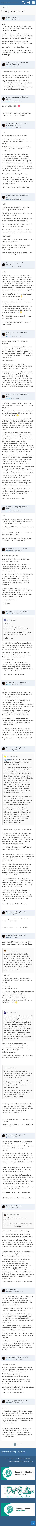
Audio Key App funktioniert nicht (17, 1357)
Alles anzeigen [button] (18, 1226)
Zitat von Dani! (11, 1068)
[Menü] (33, 3)
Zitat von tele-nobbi (13, 1215)
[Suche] (23, 3)
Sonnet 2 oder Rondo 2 (14, 1206)
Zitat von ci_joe (11, 620)
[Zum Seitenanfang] (33, 1523)
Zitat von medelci (12, 1012)
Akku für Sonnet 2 (12, 1290)
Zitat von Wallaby (12, 756)
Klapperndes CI (11, 17)
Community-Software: (18, 1459)
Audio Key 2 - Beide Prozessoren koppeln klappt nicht (17, 64)
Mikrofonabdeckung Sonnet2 (16, 748)
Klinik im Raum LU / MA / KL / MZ (17, 549)
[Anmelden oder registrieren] (28, 2)
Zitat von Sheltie (11, 951)
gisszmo (8, 19)
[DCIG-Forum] (10, 3)
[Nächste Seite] (20, 1444)
